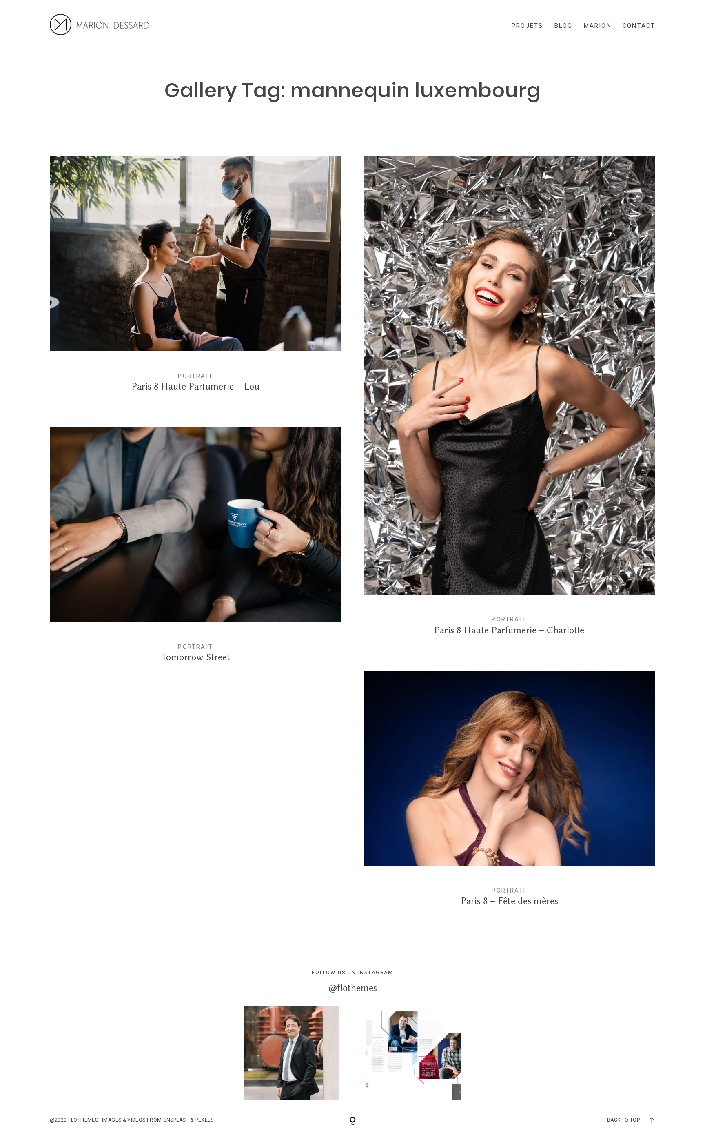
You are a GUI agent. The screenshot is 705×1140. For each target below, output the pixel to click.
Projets (527, 25)
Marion (598, 25)
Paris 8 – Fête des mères (509, 795)
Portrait (195, 376)
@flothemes (352, 987)
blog (563, 25)
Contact (639, 25)
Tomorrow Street (196, 551)
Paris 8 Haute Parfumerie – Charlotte (509, 402)
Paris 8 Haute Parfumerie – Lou (196, 280)
